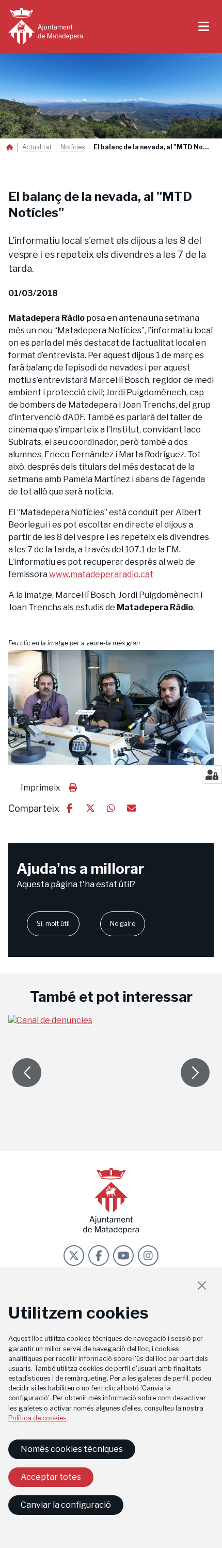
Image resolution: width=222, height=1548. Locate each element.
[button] (111, 708)
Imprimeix (40, 788)
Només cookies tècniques (72, 1449)
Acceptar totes (51, 1477)
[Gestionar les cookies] (212, 774)
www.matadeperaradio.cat (101, 574)
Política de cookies (37, 1418)
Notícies (72, 147)
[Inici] (45, 26)
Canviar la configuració (66, 1505)
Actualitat (37, 147)
